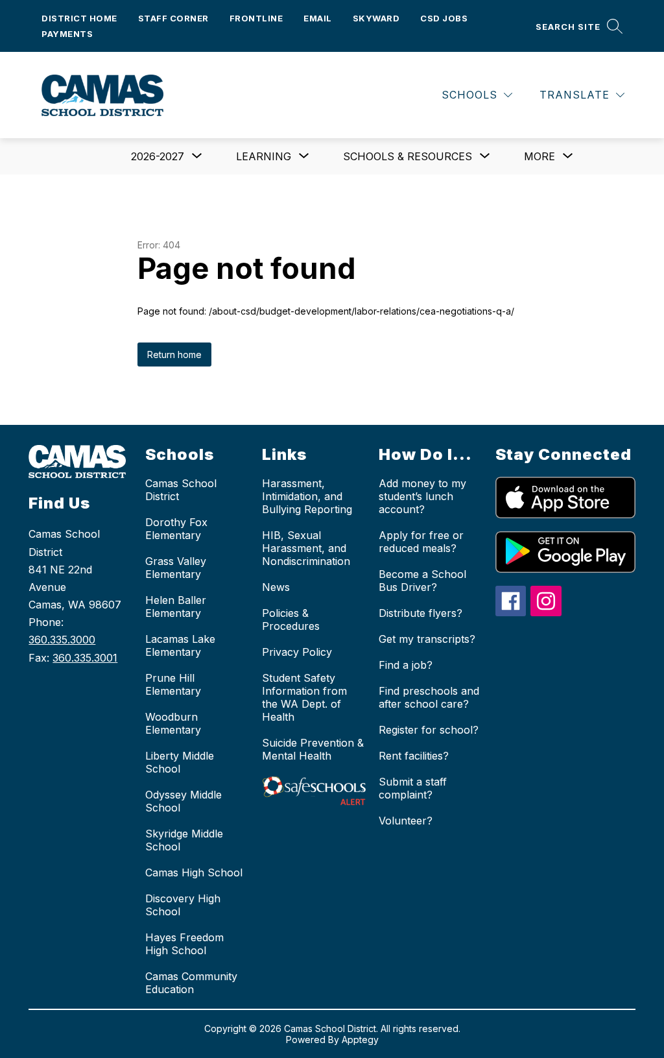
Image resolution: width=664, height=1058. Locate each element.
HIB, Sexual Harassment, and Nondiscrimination (306, 548)
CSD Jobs (444, 18)
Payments (67, 34)
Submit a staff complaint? (413, 788)
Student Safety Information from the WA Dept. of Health (304, 697)
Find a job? (406, 664)
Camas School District (181, 490)
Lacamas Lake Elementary (180, 645)
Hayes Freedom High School (184, 944)
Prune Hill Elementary (173, 684)
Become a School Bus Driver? (422, 581)
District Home (79, 18)
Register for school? (429, 729)
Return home (174, 354)
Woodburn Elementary (173, 723)
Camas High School (194, 872)
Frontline (256, 18)
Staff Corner (173, 18)
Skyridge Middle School (184, 840)
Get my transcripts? (427, 638)
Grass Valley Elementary (175, 568)
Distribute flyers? (420, 613)
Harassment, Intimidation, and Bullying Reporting (307, 496)
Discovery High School (182, 905)
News (276, 587)
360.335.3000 (62, 639)
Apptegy (360, 1039)
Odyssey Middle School (183, 801)
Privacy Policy (297, 651)
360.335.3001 (85, 657)
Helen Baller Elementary (175, 606)
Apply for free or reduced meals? (421, 542)
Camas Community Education (191, 983)
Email (317, 18)
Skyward (376, 18)
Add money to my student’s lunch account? (422, 496)
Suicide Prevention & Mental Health (313, 749)
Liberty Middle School (179, 762)
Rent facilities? (414, 755)
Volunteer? (406, 820)
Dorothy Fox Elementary (176, 529)
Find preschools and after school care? (429, 697)
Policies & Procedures (291, 619)
